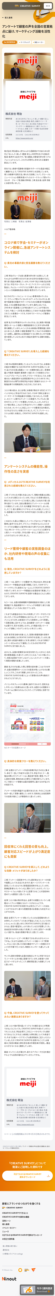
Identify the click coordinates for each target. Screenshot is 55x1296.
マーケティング (25, 42)
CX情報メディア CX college (13, 1254)
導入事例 (5, 1224)
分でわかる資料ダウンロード (22, 1235)
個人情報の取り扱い (10, 1246)
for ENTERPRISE (9, 42)
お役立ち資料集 (8, 1239)
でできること (15, 1213)
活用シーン (6, 1220)
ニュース (5, 1231)
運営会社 (6, 1250)
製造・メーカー (39, 42)
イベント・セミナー (9, 1227)
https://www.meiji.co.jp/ (24, 138)
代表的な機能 (15, 1216)
